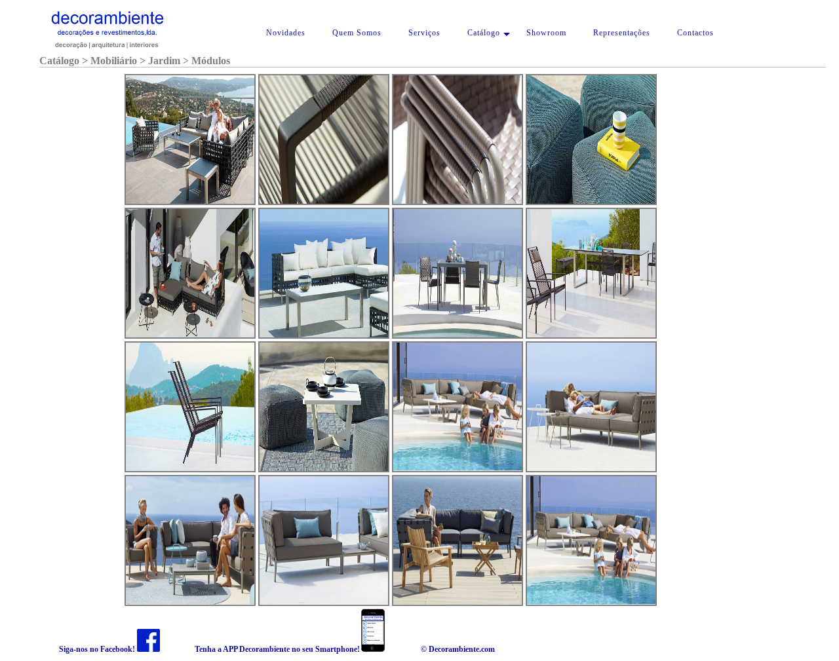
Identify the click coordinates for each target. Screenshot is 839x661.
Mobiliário (113, 60)
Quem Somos (356, 32)
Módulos (210, 60)
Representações (621, 32)
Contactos (695, 32)
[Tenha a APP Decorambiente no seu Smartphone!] (373, 649)
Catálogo (483, 32)
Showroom (546, 32)
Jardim (164, 60)
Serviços (424, 32)
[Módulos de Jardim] (190, 139)
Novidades (285, 32)
